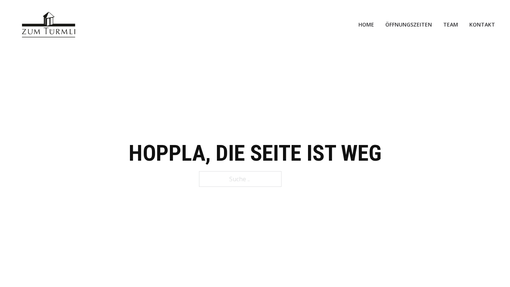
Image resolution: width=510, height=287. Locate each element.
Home (366, 24)
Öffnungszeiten (408, 24)
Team (450, 24)
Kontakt (482, 24)
